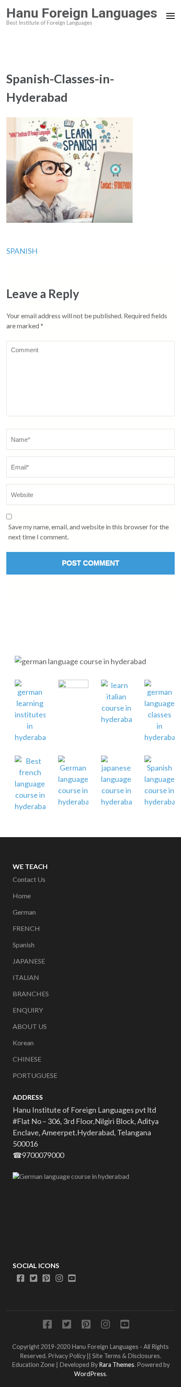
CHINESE (27, 1059)
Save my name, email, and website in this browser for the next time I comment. (88, 532)
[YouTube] (72, 1278)
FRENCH (26, 928)
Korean (23, 1043)
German (24, 912)
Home (22, 896)
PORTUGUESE (35, 1075)
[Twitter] (33, 1278)
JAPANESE (29, 961)
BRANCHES (31, 994)
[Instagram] (59, 1278)
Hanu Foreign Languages (81, 13)
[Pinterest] (46, 1278)
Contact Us (29, 879)
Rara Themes (116, 1364)
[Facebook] (20, 1278)
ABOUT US (30, 1026)
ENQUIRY (28, 1010)
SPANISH (21, 250)
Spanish (24, 945)
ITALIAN (26, 977)
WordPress (90, 1373)
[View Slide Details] (90, 1208)
